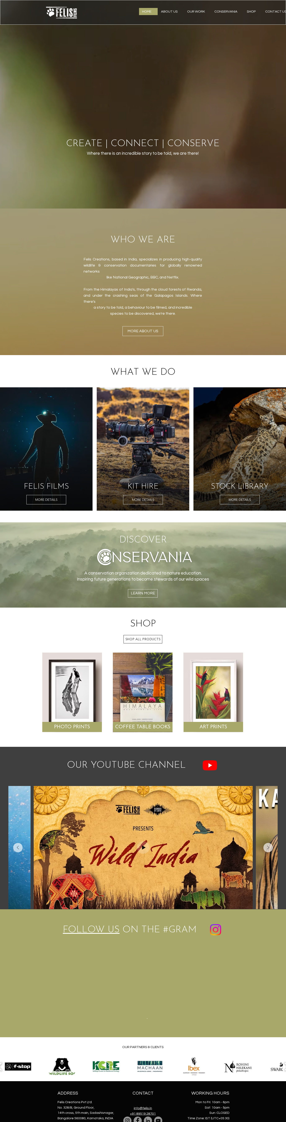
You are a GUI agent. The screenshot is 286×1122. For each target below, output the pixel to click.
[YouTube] (158, 1043)
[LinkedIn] (148, 1043)
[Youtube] (209, 765)
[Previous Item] (18, 847)
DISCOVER (143, 540)
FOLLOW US (91, 930)
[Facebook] (138, 1043)
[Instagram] (127, 1043)
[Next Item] (268, 847)
